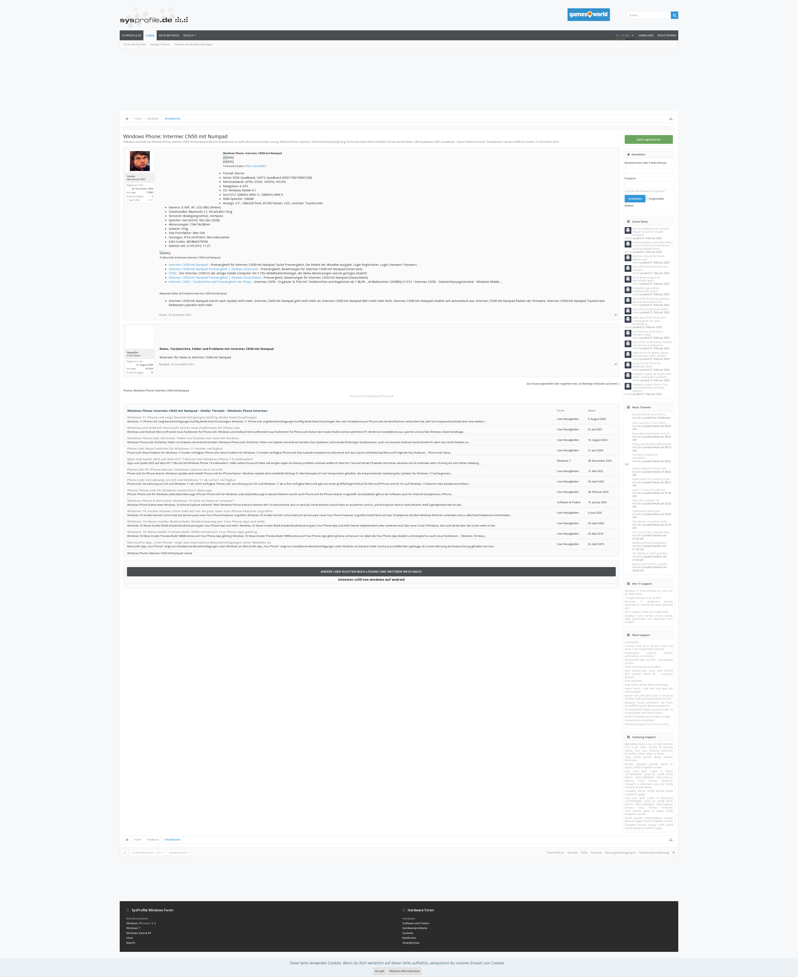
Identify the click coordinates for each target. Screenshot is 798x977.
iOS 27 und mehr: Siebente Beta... (651, 532)
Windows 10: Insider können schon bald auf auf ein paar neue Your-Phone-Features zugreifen (199, 511)
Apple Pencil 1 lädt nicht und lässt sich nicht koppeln (649, 690)
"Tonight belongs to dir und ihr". (644, 598)
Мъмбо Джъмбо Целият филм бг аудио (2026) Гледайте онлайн (649, 765)
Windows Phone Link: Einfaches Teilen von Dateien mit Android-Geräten (183, 438)
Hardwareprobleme (414, 928)
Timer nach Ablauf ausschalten (643, 667)
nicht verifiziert (633, 681)
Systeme (407, 933)
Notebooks (409, 938)
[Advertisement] (399, 80)
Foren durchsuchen (135, 44)
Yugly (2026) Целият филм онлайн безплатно (649, 758)
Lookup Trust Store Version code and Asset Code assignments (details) (649, 647)
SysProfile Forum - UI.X (146, 852)
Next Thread (383, 396)
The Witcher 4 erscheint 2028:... (650, 521)
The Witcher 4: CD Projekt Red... (650, 553)
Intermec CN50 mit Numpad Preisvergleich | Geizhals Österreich (213, 269)
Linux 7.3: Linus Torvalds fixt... (649, 490)
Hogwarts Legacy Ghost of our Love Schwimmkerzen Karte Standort (650, 388)
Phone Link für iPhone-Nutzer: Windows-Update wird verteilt (175, 469)
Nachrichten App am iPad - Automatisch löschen (649, 661)
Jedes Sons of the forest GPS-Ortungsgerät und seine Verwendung (649, 321)
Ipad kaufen (632, 642)
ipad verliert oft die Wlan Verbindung (646, 685)
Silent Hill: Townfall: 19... (646, 500)
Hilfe (584, 852)
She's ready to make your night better (647, 612)
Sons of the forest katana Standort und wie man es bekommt (652, 343)
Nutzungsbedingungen (620, 852)
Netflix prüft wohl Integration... (650, 543)
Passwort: (630, 178)
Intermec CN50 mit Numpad (188, 264)
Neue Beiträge (169, 35)
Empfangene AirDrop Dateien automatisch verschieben (649, 654)
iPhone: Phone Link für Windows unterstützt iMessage (169, 490)
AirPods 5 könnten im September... (645, 456)
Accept (379, 971)
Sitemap (596, 852)
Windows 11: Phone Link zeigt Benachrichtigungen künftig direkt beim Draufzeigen (192, 417)
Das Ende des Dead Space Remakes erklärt (647, 333)
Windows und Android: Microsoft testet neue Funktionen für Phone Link (183, 428)
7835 (150, 200)
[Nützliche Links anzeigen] (671, 119)
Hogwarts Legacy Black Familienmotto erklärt (645, 289)
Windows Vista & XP (138, 933)
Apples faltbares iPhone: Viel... (650, 468)
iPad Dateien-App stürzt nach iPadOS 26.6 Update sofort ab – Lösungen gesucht (649, 674)
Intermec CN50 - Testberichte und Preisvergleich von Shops (210, 281)
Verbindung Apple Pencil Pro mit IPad (647, 724)
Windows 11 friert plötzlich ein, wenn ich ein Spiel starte (649, 592)
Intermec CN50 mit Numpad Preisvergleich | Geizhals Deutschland (215, 277)
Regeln (188, 35)
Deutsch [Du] (177, 852)
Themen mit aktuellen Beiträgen (193, 44)
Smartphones (495, 142)
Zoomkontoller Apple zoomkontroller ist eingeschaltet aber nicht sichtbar (649, 711)
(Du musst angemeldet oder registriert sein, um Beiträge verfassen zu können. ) (573, 383)
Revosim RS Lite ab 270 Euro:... (650, 414)
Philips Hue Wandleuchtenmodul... (652, 444)
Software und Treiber (415, 923)
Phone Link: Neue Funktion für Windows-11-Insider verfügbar (175, 448)
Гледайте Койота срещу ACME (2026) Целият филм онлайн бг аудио (649, 826)
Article (628, 238)
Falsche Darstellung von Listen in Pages (647, 716)
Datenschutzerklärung (654, 852)
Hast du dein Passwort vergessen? (645, 191)
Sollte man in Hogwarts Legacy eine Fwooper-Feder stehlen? (650, 354)
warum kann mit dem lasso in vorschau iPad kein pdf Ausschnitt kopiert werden (649, 697)
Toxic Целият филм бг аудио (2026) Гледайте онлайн (649, 812)
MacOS (130, 943)
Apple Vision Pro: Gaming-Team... (652, 479)
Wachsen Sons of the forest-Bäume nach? (648, 257)
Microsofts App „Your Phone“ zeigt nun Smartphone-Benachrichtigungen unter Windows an (199, 542)
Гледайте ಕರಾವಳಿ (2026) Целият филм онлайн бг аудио (649, 792)
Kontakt (573, 852)
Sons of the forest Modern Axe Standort (650, 268)
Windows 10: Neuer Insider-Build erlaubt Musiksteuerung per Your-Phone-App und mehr (196, 521)
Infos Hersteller (255, 166)
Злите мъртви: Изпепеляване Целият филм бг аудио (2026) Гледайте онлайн (649, 819)
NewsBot (637, 418)
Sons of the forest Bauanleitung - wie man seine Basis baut (651, 300)
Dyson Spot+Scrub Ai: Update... (650, 564)
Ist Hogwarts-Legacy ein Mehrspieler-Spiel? (646, 279)
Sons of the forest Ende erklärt (650, 309)
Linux (129, 938)
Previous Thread (362, 396)
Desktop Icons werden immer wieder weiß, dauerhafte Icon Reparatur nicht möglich (649, 619)
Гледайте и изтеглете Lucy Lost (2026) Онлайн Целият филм (649, 785)
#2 (616, 364)
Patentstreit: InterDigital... (647, 511)
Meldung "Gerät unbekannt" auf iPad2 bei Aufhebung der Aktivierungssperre (649, 704)
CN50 (172, 273)
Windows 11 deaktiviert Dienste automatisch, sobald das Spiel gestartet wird (649, 605)
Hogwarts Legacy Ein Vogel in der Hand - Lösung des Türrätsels (651, 375)
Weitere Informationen (404, 971)
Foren (150, 35)
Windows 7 (133, 928)
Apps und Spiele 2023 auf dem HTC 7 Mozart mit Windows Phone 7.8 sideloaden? (190, 459)
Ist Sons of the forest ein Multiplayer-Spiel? (646, 365)
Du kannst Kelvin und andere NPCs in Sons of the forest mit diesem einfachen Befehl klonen (652, 246)
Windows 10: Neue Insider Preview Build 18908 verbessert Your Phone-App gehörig (192, 532)
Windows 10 (134, 923)
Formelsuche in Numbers (639, 720)
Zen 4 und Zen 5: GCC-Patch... (649, 423)
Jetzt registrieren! (649, 139)
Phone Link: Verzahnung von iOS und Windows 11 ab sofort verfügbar (181, 480)
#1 (616, 314)
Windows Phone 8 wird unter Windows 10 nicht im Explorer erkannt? (180, 500)
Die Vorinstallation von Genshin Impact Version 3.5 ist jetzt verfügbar (650, 232)
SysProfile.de (131, 35)
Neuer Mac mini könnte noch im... (651, 433)
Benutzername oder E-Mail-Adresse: (646, 163)
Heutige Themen (160, 44)
